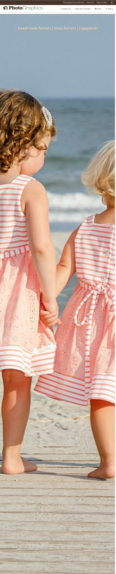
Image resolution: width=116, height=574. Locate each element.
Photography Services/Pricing (73, 3)
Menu (110, 9)
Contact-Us (66, 9)
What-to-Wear (102, 3)
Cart (99, 9)
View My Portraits (83, 9)
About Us (90, 3)
